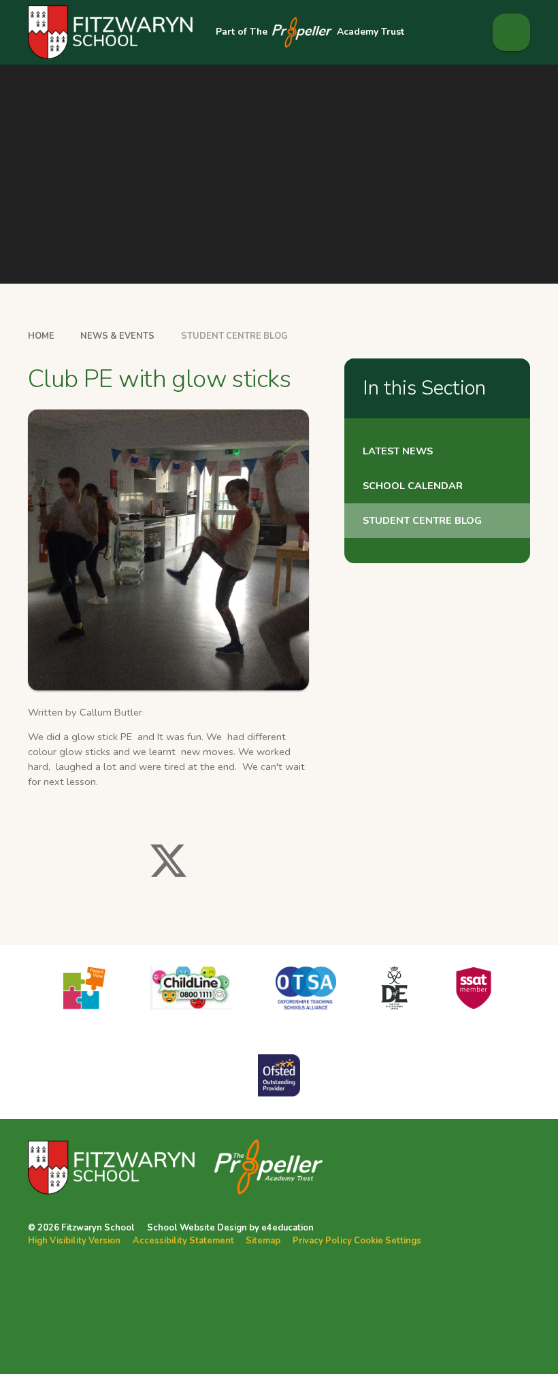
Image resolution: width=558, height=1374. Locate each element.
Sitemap (263, 1241)
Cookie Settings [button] (387, 1241)
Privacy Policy (322, 1241)
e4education (287, 1228)
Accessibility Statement (183, 1241)
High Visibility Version (74, 1241)
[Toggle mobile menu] (511, 32)
